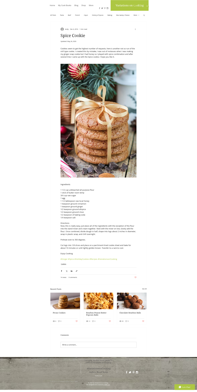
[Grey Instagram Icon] (107, 8)
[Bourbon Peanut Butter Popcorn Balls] (98, 301)
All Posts (53, 15)
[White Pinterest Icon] (133, 372)
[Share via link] (77, 271)
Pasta (62, 15)
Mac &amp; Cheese (122, 15)
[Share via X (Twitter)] (67, 271)
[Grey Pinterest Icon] (105, 8)
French (77, 15)
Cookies (63, 264)
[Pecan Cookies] (65, 301)
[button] (147, 5)
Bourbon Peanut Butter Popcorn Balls (96, 314)
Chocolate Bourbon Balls (130, 313)
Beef (69, 15)
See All (144, 289)
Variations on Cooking (130, 5)
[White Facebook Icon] (126, 372)
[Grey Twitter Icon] (102, 8)
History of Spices (97, 15)
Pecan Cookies (59, 313)
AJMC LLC (107, 385)
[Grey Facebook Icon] (99, 8)
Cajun (86, 15)
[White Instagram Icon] (137, 372)
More (135, 15)
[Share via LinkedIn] (72, 271)
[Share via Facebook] (61, 271)
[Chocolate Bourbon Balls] (132, 301)
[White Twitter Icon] (130, 372)
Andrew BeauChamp (98, 371)
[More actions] (135, 29)
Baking (110, 15)
